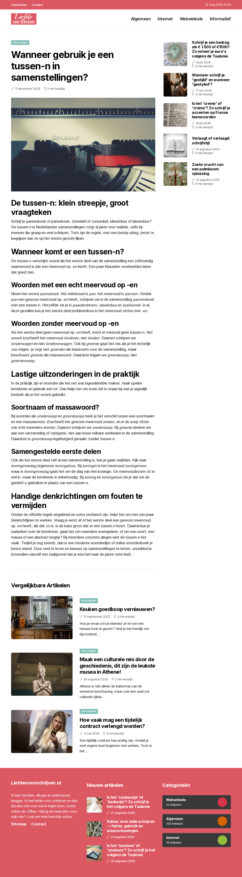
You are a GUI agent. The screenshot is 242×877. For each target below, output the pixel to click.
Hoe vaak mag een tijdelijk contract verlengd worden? (112, 723)
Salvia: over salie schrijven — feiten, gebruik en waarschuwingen (131, 826)
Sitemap (18, 824)
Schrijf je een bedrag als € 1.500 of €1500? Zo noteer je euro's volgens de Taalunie (211, 49)
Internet (165, 19)
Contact (37, 5)
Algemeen (141, 19)
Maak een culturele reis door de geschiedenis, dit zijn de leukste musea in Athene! (117, 665)
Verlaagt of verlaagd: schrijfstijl (211, 140)
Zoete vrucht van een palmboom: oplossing (208, 169)
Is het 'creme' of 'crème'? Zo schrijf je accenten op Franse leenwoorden (211, 110)
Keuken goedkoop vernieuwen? (117, 609)
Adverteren (19, 5)
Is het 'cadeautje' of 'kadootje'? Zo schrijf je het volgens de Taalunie (128, 802)
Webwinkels (191, 19)
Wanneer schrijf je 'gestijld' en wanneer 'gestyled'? (211, 79)
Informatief (220, 19)
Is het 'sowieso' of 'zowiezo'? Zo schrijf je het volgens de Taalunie (131, 850)
